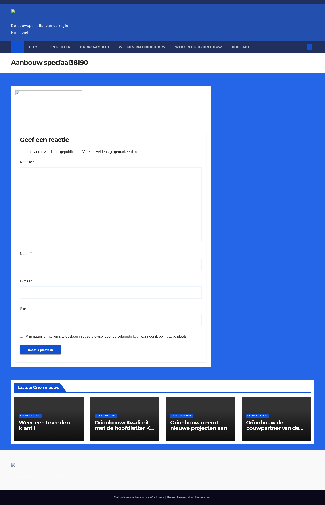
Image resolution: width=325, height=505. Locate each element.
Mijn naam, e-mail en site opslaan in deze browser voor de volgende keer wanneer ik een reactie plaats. (106, 336)
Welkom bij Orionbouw (142, 47)
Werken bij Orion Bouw (198, 47)
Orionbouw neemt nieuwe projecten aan (198, 425)
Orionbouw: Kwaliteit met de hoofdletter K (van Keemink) (122, 428)
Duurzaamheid (94, 47)
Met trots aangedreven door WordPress (139, 497)
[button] (302, 47)
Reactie (27, 162)
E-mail (26, 281)
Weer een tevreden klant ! (44, 425)
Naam (26, 253)
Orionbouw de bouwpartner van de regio (272, 428)
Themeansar (202, 497)
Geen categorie (30, 415)
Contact (241, 47)
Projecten (60, 47)
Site (23, 309)
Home (34, 47)
